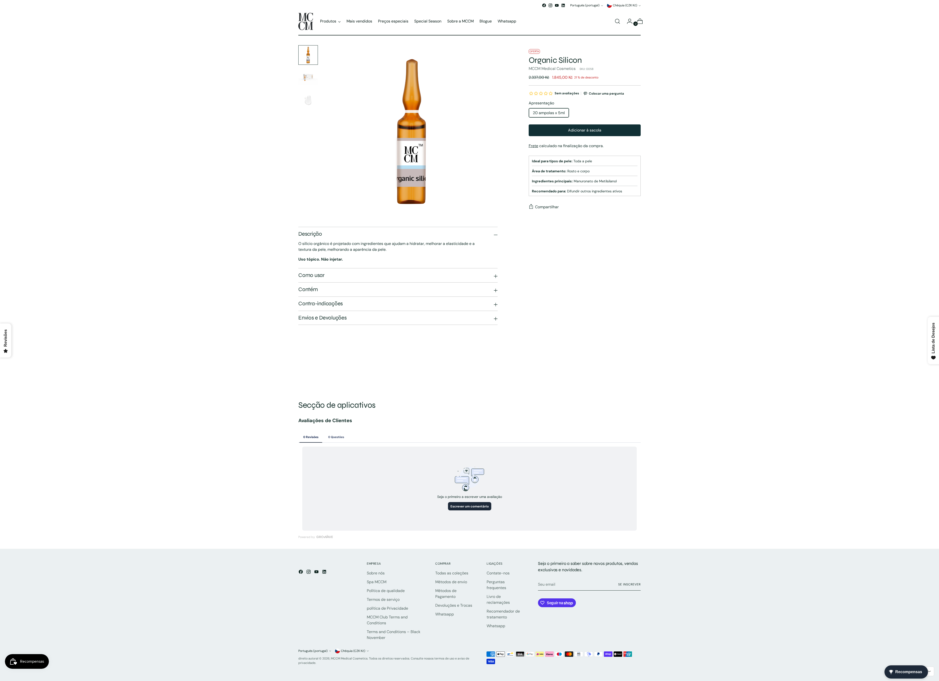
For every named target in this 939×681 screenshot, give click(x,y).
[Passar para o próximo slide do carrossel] (636, 374)
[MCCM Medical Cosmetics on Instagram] (550, 5)
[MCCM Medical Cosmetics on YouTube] (557, 5)
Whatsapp (444, 614)
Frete (533, 145)
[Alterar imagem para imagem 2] (308, 77)
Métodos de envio (451, 581)
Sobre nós (376, 573)
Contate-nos (498, 573)
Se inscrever (629, 584)
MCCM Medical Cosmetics (552, 68)
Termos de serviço (383, 599)
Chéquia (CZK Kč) (625, 5)
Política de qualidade (386, 590)
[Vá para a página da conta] (628, 21)
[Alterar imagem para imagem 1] (308, 55)
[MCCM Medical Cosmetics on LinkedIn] (563, 5)
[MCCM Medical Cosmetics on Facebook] (544, 5)
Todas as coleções (451, 573)
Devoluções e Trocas (453, 605)
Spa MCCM (376, 581)
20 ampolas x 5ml (549, 112)
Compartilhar (547, 206)
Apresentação (541, 103)
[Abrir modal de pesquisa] (617, 21)
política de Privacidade (387, 608)
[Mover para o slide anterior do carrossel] (625, 374)
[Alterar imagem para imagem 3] (308, 100)
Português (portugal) (585, 5)
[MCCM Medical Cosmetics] (305, 21)
